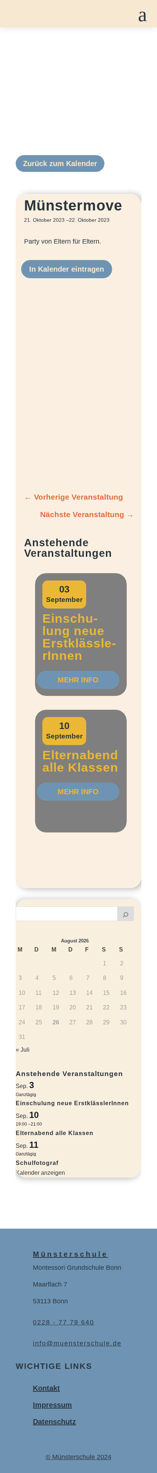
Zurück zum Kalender (60, 163)
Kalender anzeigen (40, 1173)
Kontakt (46, 1388)
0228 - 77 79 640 (63, 1322)
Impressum (52, 1405)
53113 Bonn (50, 1301)
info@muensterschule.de (77, 1343)
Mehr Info (78, 680)
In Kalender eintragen (66, 269)
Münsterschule (70, 1254)
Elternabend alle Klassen (80, 761)
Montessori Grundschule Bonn (77, 1267)
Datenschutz (54, 1422)
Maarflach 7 (50, 1284)
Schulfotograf (37, 1163)
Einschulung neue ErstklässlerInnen (79, 636)
